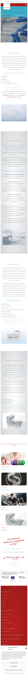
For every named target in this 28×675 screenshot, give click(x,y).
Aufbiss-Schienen (5, 467)
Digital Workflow (6, 631)
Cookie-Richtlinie (8, 673)
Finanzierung (5, 617)
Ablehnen (14, 666)
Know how (4, 598)
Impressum (21, 673)
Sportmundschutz (7, 15)
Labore (4, 601)
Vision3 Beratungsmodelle (8, 628)
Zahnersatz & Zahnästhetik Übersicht (11, 638)
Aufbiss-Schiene (7, 12)
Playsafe (3, 507)
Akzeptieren (14, 662)
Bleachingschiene (20, 12)
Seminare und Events (7, 622)
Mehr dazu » (4, 469)
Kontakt (4, 604)
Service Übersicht (6, 614)
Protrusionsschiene (20, 15)
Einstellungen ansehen (14, 670)
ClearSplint (4, 487)
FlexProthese (5, 644)
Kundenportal (5, 620)
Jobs (3, 607)
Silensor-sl (4, 528)
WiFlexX (4, 625)
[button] (26, 648)
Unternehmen (5, 595)
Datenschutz (15, 673)
